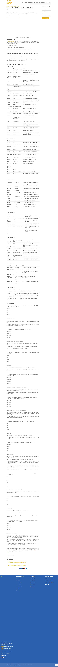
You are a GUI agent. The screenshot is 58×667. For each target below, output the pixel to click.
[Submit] (50, 4)
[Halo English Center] (10, 2)
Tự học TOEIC (17, 6)
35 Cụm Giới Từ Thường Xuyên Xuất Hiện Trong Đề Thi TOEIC (17, 562)
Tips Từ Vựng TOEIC (12, 6)
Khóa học (25, 2)
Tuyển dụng (17, 588)
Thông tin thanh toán (19, 586)
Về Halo (21, 2)
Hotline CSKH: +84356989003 (5, 653)
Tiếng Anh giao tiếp (33, 582)
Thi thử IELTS (32, 586)
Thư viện (49, 2)
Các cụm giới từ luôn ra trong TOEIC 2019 (14, 563)
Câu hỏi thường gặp (19, 580)
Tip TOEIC (8, 6)
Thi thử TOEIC (32, 584)
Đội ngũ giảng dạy (18, 584)
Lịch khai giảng (30, 2)
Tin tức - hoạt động (19, 582)
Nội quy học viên (18, 590)
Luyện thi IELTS (32, 580)
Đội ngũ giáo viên (37, 2)
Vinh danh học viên (43, 2)
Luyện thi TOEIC (32, 578)
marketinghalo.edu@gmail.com (7, 651)
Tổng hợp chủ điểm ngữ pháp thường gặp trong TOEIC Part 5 (17, 565)
